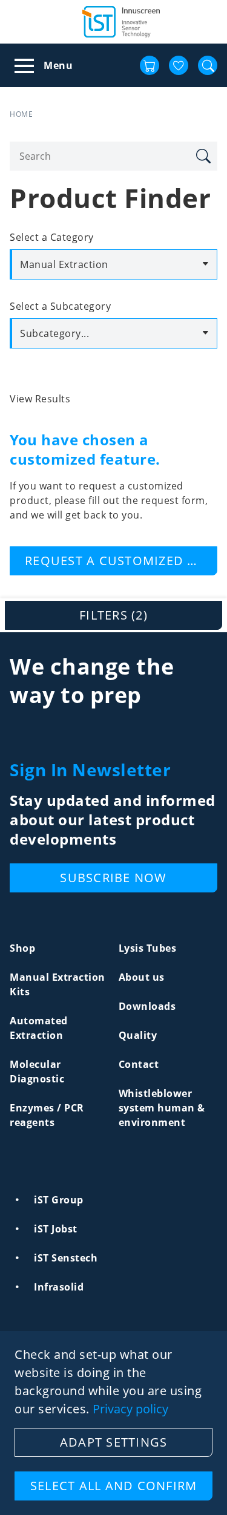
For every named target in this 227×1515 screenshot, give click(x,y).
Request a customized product (121, 560)
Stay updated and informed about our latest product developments (112, 819)
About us (142, 977)
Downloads (147, 1006)
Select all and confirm (113, 1485)
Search (202, 156)
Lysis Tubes (148, 948)
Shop (22, 948)
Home (21, 114)
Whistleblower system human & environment (162, 1108)
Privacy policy (130, 1409)
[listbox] (113, 264)
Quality (138, 1035)
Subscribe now (113, 877)
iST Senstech (65, 1258)
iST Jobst (55, 1228)
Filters (113, 615)
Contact (139, 1064)
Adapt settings (114, 1442)
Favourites (178, 65)
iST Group (59, 1199)
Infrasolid (59, 1287)
